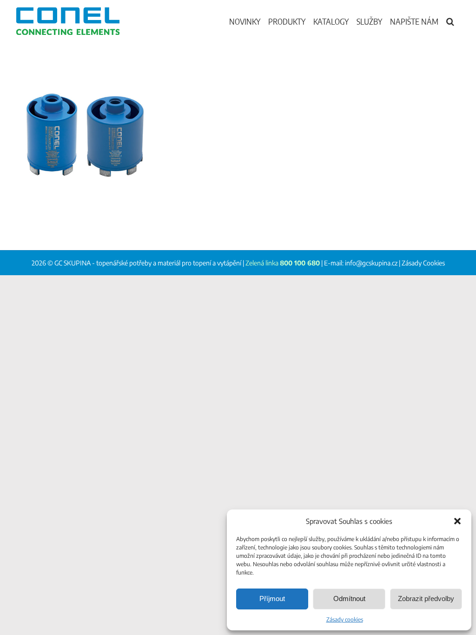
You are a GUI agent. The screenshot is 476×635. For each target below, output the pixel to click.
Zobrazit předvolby (426, 598)
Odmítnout (349, 598)
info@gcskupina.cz (371, 263)
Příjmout (272, 598)
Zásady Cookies (423, 263)
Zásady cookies (344, 619)
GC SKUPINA (72, 263)
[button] (457, 521)
